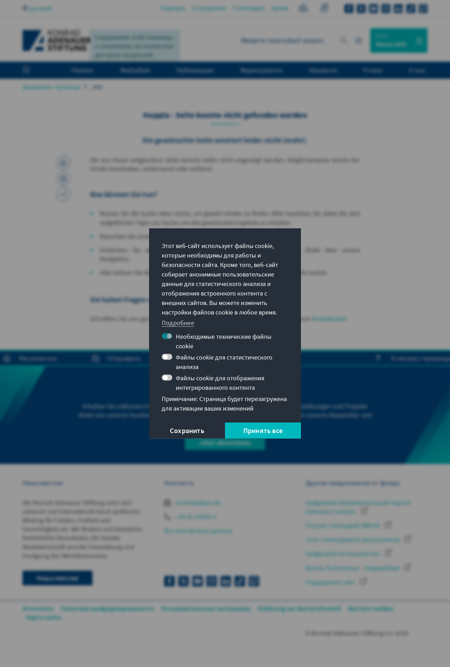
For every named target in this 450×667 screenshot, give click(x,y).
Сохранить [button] (187, 430)
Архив (279, 8)
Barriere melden (371, 608)
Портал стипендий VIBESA (343, 525)
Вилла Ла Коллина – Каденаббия (353, 568)
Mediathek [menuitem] (135, 70)
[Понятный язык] (303, 9)
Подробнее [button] (178, 322)
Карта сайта (43, 617)
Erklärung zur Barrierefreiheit (299, 608)
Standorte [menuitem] (323, 70)
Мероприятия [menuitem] (261, 70)
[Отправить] (63, 178)
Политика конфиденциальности (107, 608)
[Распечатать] (63, 162)
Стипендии (248, 8)
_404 (95, 87)
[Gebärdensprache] (324, 9)
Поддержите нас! (331, 582)
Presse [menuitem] (373, 70)
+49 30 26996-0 (195, 517)
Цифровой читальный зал (343, 554)
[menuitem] (33, 70)
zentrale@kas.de (197, 502)
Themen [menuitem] (82, 70)
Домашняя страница (51, 87)
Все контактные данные (198, 531)
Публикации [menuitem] (195, 70)
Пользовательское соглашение (206, 608)
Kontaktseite (329, 319)
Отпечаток (38, 608)
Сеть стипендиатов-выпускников (353, 539)
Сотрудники (209, 8)
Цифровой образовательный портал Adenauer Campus (358, 506)
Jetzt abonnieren (225, 442)
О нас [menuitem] (417, 70)
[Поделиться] (63, 194)
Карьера (173, 8)
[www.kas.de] (56, 40)
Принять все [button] (263, 430)
